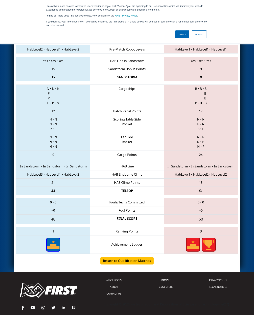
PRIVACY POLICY (218, 280)
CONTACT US (114, 293)
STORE (166, 287)
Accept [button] (182, 34)
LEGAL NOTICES (218, 287)
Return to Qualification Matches (127, 261)
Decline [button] (199, 34)
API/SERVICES (114, 280)
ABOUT (114, 287)
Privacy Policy (126, 15)
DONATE (166, 280)
